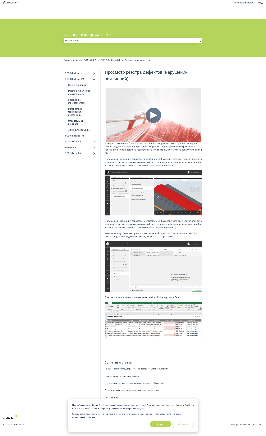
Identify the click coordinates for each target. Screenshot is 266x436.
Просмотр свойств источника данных (122, 376)
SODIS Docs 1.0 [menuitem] (73, 141)
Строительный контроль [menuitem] (76, 122)
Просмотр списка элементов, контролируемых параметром (132, 390)
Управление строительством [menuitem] (76, 101)
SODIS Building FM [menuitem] (74, 135)
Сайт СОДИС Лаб (251, 12)
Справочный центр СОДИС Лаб (87, 35)
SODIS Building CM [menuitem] (74, 79)
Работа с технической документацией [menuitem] (79, 92)
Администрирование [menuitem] (79, 130)
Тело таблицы (111, 397)
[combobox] (130, 40)
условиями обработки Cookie (178, 405)
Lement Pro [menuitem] (70, 147)
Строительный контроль (137, 60)
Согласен (160, 424)
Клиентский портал (243, 2)
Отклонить (183, 424)
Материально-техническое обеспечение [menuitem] (75, 112)
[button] (94, 73)
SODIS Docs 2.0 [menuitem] (73, 153)
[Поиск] (199, 40)
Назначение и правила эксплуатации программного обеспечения (135, 383)
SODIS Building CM (110, 60)
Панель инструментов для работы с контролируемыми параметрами (136, 369)
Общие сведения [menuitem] (77, 85)
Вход (260, 2)
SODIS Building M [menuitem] (73, 73)
